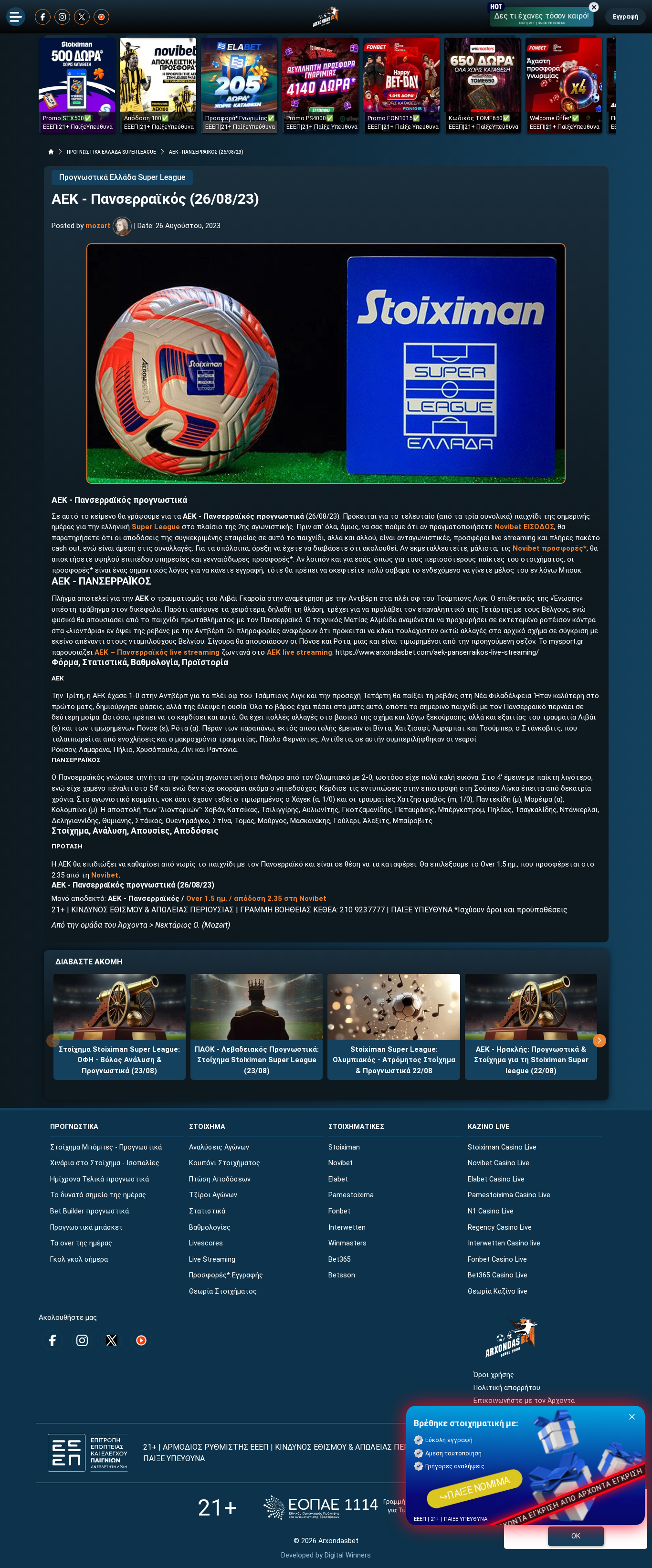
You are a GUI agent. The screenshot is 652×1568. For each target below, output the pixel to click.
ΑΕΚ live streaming (299, 652)
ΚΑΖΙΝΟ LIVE (489, 1127)
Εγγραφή (625, 16)
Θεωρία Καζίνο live (497, 1291)
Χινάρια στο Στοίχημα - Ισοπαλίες (104, 1163)
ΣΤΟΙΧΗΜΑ (207, 1127)
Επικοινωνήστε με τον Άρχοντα (524, 1401)
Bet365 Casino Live (497, 1275)
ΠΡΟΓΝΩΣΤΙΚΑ (74, 1127)
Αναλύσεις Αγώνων (219, 1147)
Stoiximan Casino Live (502, 1147)
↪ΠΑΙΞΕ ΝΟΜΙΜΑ (474, 1489)
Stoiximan (344, 1147)
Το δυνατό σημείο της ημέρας (98, 1195)
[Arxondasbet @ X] (82, 17)
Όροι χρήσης (493, 1375)
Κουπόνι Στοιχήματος (224, 1163)
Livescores (206, 1243)
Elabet (338, 1179)
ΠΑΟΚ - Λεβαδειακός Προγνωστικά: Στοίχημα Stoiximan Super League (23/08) (257, 1060)
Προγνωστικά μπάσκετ (86, 1227)
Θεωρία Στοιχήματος (223, 1291)
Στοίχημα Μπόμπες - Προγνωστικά (106, 1147)
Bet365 (339, 1259)
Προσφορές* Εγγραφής (226, 1275)
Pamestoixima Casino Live (509, 1195)
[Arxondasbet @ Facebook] (43, 17)
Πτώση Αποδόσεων (220, 1179)
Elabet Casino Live (496, 1179)
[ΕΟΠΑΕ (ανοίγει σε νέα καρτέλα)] (358, 1507)
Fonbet (339, 1211)
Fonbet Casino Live (497, 1259)
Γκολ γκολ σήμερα (79, 1259)
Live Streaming (212, 1259)
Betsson (341, 1275)
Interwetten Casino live (504, 1243)
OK (575, 1536)
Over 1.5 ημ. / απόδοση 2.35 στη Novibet (256, 898)
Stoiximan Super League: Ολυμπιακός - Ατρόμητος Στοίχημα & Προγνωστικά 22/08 (394, 1060)
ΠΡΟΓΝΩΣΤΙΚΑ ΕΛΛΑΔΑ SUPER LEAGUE (111, 152)
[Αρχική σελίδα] (51, 152)
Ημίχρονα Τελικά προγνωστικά (99, 1179)
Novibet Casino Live (498, 1163)
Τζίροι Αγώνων (213, 1195)
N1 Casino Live (491, 1211)
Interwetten (347, 1227)
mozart (98, 225)
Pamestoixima (351, 1195)
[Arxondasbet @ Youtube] (101, 17)
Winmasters (347, 1243)
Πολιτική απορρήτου (506, 1388)
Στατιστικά (207, 1211)
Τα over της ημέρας (81, 1243)
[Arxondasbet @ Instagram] (62, 17)
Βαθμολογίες (210, 1227)
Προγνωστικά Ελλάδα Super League (122, 177)
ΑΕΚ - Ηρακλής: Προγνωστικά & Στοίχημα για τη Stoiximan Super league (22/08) (531, 1060)
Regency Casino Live (500, 1227)
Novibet (104, 875)
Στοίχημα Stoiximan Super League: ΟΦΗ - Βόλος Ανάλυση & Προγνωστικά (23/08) (119, 1060)
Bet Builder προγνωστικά (89, 1211)
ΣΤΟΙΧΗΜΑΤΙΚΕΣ (356, 1127)
